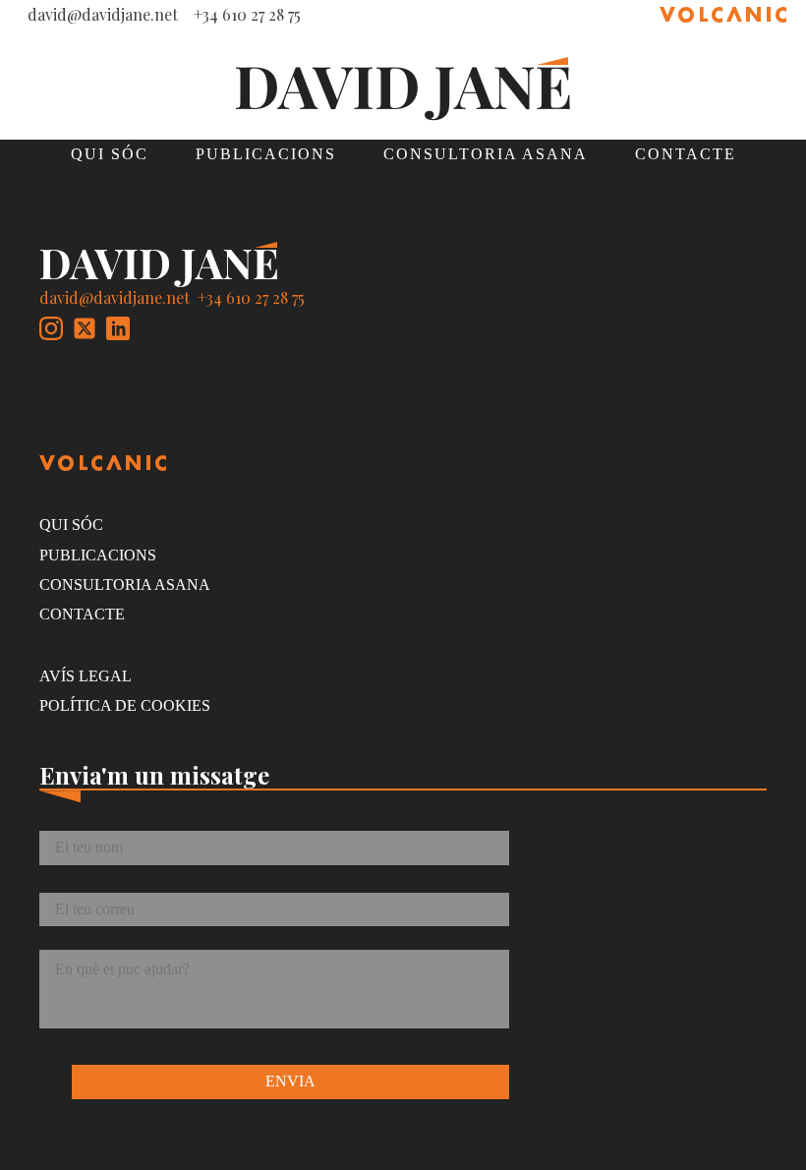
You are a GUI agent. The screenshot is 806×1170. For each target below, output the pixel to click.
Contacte (685, 154)
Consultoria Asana (485, 154)
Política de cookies (124, 705)
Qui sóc (109, 154)
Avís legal (85, 676)
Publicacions (266, 154)
